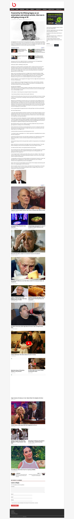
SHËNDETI (32, 9)
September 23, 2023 (15, 19)
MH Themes (24, 516)
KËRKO (56, 45)
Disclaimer (12, 511)
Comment (12, 486)
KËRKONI (48, 43)
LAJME (17, 9)
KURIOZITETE (38, 9)
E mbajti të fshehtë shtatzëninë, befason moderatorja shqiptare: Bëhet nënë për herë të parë (54, 39)
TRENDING (44, 9)
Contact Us (58, 9)
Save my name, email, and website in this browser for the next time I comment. (25, 502)
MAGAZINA (22, 9)
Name (12, 494)
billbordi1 (21, 19)
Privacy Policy (51, 9)
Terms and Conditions (14, 513)
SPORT (27, 9)
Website (12, 499)
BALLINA (12, 9)
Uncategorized (26, 19)
